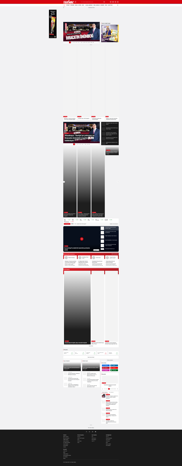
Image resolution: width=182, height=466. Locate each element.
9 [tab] (87, 144)
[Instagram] (92, 432)
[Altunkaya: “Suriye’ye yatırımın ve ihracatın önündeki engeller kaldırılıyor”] (81, 31)
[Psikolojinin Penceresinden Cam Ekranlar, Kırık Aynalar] (110, 138)
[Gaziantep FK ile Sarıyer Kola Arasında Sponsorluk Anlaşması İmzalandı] (72, 379)
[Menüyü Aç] (75, 2)
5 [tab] (76, 42)
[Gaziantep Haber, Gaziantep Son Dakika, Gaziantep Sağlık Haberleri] (68, 2)
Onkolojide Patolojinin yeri (110, 248)
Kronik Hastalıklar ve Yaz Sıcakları (111, 240)
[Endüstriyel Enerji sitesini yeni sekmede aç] (91, 14)
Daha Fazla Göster (91, 357)
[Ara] (111, 2)
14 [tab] (91, 42)
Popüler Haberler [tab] (105, 392)
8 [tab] (81, 42)
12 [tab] (88, 42)
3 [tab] (77, 144)
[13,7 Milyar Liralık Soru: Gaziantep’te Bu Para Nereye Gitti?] (110, 421)
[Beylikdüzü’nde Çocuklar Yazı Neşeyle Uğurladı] (110, 409)
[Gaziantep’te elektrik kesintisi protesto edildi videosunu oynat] (81, 239)
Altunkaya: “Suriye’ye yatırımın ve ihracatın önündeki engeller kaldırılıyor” (70, 262)
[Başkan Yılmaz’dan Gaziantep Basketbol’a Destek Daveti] (112, 83)
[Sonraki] (99, 42)
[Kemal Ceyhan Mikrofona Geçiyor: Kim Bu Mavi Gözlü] (91, 366)
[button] (113, 2)
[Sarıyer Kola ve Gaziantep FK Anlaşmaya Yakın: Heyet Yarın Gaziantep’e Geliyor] (72, 384)
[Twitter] (89, 432)
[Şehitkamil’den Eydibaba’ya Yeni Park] (110, 143)
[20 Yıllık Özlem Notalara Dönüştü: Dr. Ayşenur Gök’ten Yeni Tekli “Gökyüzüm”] (91, 380)
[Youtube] (95, 432)
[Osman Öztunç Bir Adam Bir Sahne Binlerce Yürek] (91, 385)
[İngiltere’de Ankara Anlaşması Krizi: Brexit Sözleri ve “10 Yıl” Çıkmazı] (84, 181)
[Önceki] (64, 182)
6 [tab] (82, 144)
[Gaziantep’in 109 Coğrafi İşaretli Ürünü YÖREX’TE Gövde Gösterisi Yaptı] (98, 181)
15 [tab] (93, 42)
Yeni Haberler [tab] (111, 392)
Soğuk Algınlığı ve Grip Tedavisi (111, 235)
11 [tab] (86, 42)
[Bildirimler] (118, 2)
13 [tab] (89, 42)
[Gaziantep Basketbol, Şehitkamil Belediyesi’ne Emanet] (72, 373)
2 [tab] (71, 42)
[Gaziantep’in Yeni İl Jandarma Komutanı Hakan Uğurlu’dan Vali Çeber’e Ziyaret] (110, 133)
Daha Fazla (91, 345)
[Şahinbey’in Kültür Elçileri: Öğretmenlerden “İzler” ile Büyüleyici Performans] (91, 374)
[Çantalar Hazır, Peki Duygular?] (84, 83)
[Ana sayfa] (64, 5)
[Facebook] (86, 432)
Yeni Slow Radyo (91, 427)
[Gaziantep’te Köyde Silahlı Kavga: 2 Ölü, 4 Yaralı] (110, 129)
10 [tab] (84, 42)
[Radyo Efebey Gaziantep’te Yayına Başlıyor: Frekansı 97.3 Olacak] (110, 415)
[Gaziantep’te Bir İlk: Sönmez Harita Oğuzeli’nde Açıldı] (112, 150)
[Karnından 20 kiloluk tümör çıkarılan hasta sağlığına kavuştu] (110, 381)
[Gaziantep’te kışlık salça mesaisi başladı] (98, 83)
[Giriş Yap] (115, 2)
